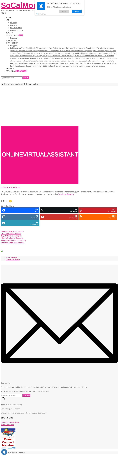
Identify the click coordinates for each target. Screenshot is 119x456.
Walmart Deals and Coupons (12, 242)
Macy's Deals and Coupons (12, 238)
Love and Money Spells (10, 422)
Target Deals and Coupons (11, 236)
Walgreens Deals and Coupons (13, 240)
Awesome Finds (7, 425)
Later (64, 11)
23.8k (3, 206)
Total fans (10, 206)
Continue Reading (66, 194)
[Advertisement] (59, 106)
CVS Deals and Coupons (11, 234)
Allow (77, 11)
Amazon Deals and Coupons (12, 231)
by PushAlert (42, 14)
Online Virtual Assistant (10, 187)
